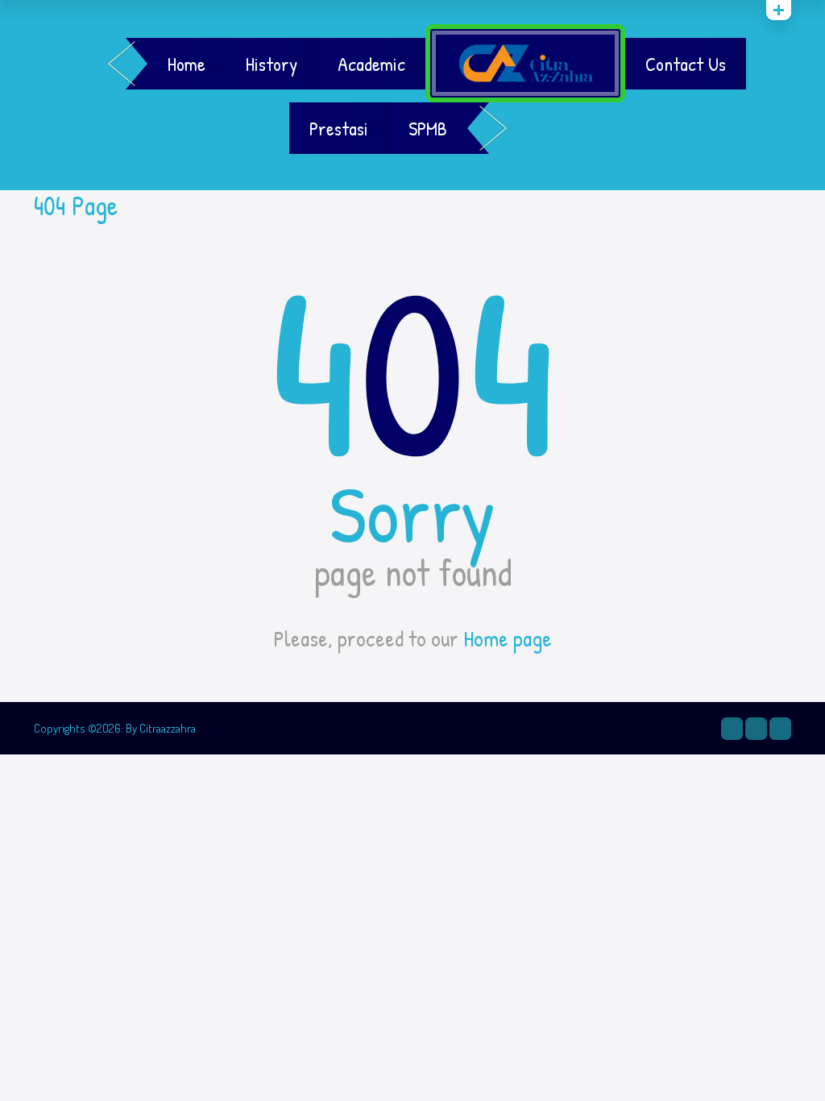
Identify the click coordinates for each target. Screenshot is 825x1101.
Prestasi (338, 128)
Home (186, 64)
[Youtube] (780, 728)
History (271, 64)
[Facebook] (756, 728)
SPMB (427, 128)
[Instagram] (732, 728)
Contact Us (685, 64)
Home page (507, 638)
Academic (371, 64)
